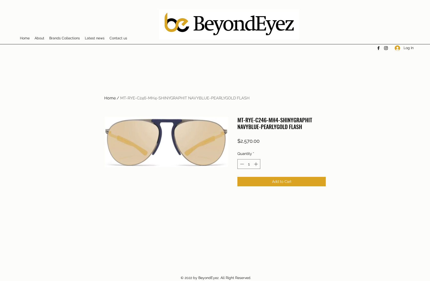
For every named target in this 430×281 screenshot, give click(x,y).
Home (110, 98)
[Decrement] (241, 164)
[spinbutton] (249, 164)
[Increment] (256, 164)
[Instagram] (385, 48)
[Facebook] (378, 48)
